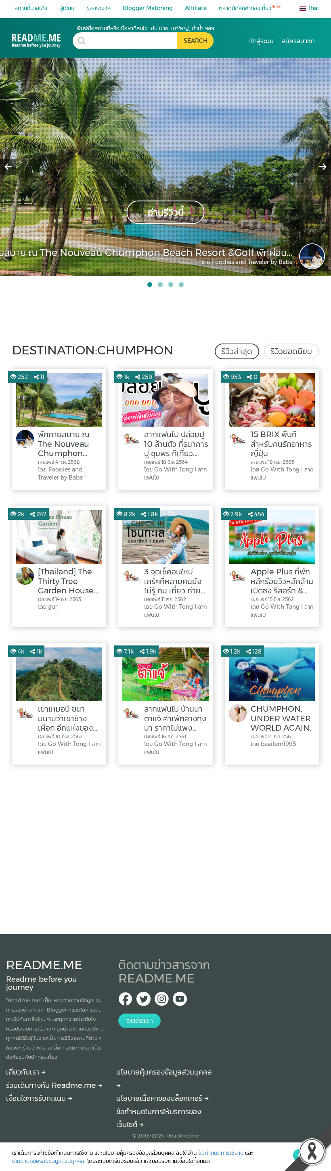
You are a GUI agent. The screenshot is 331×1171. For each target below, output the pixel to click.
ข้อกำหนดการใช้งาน (220, 1152)
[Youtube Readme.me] (180, 1001)
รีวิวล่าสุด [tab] (237, 351)
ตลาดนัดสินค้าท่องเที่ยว (250, 8)
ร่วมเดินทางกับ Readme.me (52, 1085)
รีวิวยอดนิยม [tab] (291, 351)
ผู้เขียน (66, 8)
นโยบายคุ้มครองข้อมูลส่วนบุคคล (49, 1161)
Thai (312, 8)
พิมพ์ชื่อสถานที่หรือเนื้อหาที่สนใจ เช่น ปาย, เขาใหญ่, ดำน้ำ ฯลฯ (145, 28)
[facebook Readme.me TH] (125, 1001)
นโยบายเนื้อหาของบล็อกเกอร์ (160, 1098)
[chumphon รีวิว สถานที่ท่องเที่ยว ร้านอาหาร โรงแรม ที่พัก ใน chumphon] (42, 36)
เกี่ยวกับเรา (23, 1072)
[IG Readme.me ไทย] (162, 1001)
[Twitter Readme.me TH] (143, 1001)
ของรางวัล (98, 8)
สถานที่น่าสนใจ (31, 8)
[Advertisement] (165, 847)
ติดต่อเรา (139, 1020)
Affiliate (196, 8)
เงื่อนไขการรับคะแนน (37, 1098)
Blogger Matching (148, 8)
